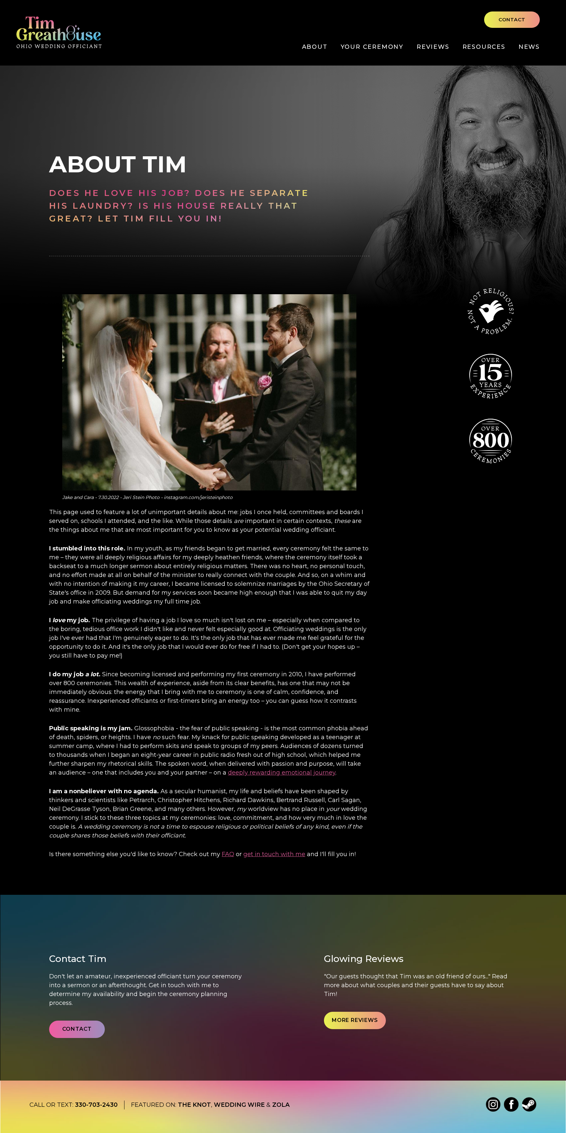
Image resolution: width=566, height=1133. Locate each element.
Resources (483, 46)
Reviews (433, 46)
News (529, 46)
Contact (512, 19)
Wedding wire (239, 1104)
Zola (281, 1104)
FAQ (228, 854)
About (315, 46)
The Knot (194, 1104)
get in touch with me (274, 854)
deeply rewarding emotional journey (281, 772)
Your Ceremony (372, 46)
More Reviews (355, 1020)
